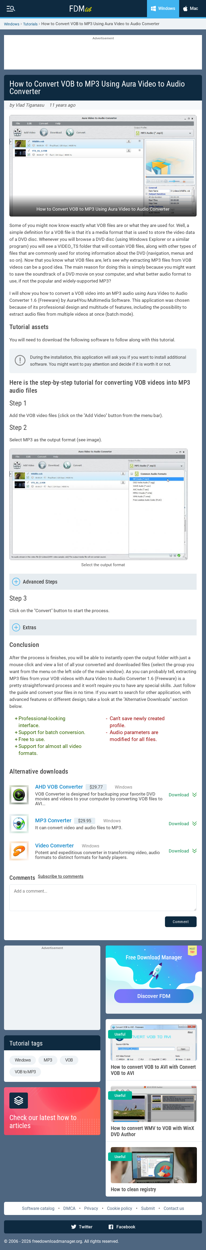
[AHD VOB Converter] (22, 794)
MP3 (48, 1060)
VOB (69, 1060)
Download (179, 794)
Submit (148, 1208)
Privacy (91, 1208)
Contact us (174, 1208)
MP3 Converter (53, 820)
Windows (11, 24)
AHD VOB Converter (59, 787)
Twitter (86, 1226)
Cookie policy (119, 1208)
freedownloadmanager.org (57, 1241)
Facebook (125, 1226)
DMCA (69, 1208)
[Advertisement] (103, 53)
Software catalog (38, 1208)
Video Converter (54, 845)
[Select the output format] (103, 504)
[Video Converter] (22, 851)
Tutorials (30, 24)
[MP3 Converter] (22, 823)
